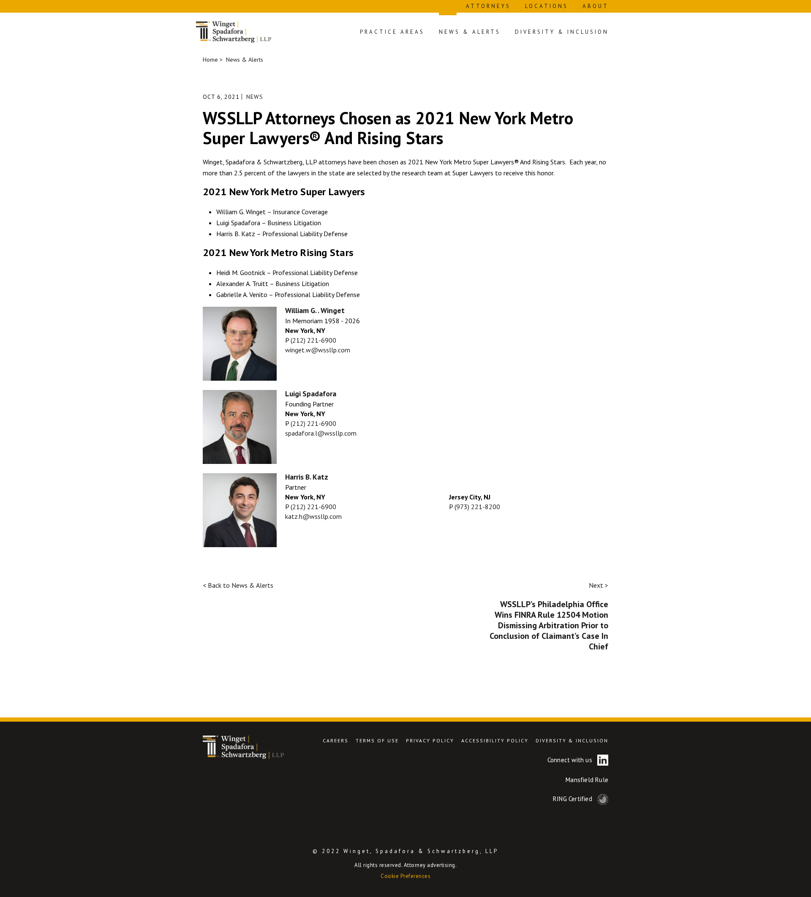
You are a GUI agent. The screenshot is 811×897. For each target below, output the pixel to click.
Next (598, 585)
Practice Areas (392, 31)
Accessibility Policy (494, 740)
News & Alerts (470, 31)
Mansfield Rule (587, 780)
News (254, 97)
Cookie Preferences (405, 876)
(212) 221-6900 (313, 340)
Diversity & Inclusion (562, 31)
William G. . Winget (315, 310)
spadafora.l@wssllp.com (321, 433)
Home (210, 59)
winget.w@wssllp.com (317, 350)
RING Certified (573, 799)
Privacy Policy (430, 740)
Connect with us (570, 760)
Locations (546, 6)
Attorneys (488, 6)
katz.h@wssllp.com (313, 516)
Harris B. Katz (306, 477)
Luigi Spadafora (310, 393)
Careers (335, 740)
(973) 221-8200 (477, 506)
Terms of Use (377, 740)
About (595, 6)
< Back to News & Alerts (238, 585)
